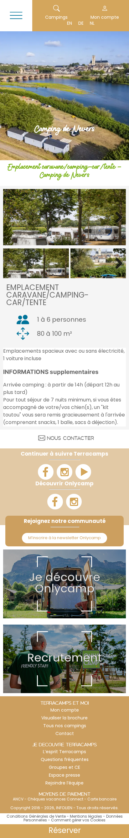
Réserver (65, 831)
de (81, 23)
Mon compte (64, 710)
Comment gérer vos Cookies (78, 820)
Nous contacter (70, 439)
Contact (64, 734)
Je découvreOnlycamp (64, 584)
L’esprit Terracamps (64, 752)
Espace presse (64, 775)
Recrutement (64, 658)
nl (92, 23)
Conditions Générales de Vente (36, 817)
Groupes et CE (64, 767)
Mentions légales (86, 817)
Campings (56, 17)
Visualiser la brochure (64, 718)
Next (116, 217)
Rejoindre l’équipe (64, 783)
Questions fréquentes (65, 760)
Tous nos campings (64, 726)
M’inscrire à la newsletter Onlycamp (64, 538)
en (69, 23)
